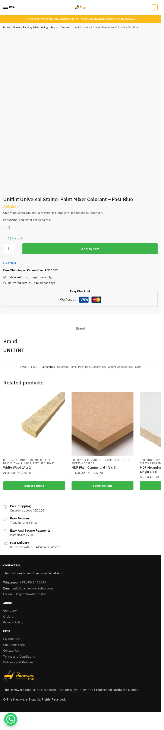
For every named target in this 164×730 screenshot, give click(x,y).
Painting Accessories (119, 367)
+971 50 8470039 (32, 582)
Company (10, 610)
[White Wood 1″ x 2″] (34, 424)
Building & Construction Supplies (26, 460)
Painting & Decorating (35, 27)
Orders (8, 616)
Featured (39, 463)
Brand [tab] (80, 328)
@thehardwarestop (33, 594)
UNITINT (9, 263)
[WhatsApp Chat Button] (10, 719)
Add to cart (90, 249)
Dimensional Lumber (17, 463)
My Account (11, 639)
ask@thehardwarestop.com (33, 588)
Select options (34, 486)
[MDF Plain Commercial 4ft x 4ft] (102, 424)
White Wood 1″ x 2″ (17, 467)
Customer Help (14, 645)
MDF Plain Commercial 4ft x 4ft (95, 467)
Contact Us (11, 650)
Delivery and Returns (18, 662)
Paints (54, 27)
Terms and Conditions (19, 656)
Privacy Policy (13, 622)
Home (6, 27)
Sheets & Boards (83, 463)
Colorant (65, 27)
